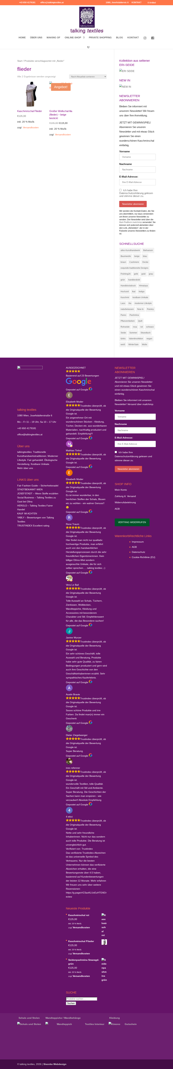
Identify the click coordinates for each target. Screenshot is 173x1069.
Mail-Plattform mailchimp (130, 222)
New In (140, 309)
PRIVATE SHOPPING (100, 37)
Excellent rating (33, 525)
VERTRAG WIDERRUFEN (132, 522)
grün (123, 280)
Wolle (144, 344)
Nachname (125, 164)
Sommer (133, 333)
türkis (123, 338)
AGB (117, 508)
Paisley (150, 309)
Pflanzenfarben (128, 321)
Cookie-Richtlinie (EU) (143, 557)
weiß (123, 344)
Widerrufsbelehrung (125, 502)
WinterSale (133, 344)
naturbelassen (127, 309)
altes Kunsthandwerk (130, 250)
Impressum (138, 541)
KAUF (27, 513)
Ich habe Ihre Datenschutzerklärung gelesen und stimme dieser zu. (136, 193)
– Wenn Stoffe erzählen (37, 493)
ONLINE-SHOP (73, 37)
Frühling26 (126, 274)
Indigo (141, 291)
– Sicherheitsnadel (37, 485)
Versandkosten (31, 127)
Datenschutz (138, 552)
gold (143, 274)
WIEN (30, 489)
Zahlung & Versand (125, 496)
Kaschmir (125, 297)
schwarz (150, 327)
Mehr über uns (25, 468)
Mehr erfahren (98, 880)
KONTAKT (136, 3)
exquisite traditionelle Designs (134, 268)
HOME (22, 37)
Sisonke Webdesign (54, 1064)
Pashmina (134, 315)
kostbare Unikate (140, 297)
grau (151, 274)
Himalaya (143, 285)
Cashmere (134, 262)
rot (141, 327)
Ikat (133, 291)
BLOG (119, 37)
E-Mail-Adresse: (128, 176)
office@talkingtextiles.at (29, 434)
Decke (145, 262)
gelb (136, 274)
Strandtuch (146, 333)
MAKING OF (53, 37)
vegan (149, 338)
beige (137, 256)
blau (145, 256)
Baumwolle (126, 256)
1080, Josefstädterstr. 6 (117, 3)
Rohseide (125, 327)
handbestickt (134, 280)
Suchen (71, 1003)
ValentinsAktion (136, 338)
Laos (123, 303)
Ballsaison (148, 250)
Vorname (124, 151)
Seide (123, 333)
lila (130, 303)
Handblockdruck (128, 285)
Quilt (140, 321)
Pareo (123, 315)
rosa (135, 327)
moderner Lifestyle (143, 303)
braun (123, 262)
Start (19, 61)
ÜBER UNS (36, 37)
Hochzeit (125, 291)
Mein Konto (121, 489)
